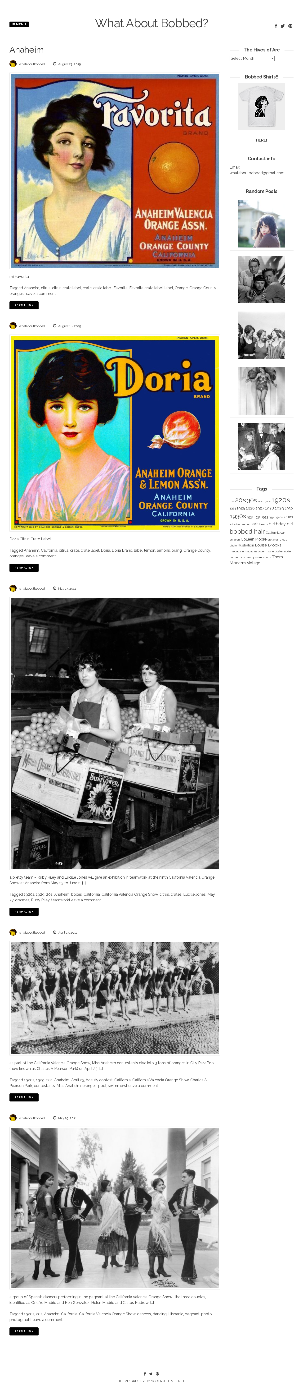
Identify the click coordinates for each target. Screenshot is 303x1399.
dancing (160, 1314)
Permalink (24, 305)
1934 (271, 517)
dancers (144, 1314)
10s (232, 501)
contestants (44, 1085)
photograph (19, 1319)
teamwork (60, 900)
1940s (279, 517)
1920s (29, 894)
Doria (105, 550)
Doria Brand (122, 550)
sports (267, 557)
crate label (102, 288)
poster (257, 557)
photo (206, 1314)
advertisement (242, 524)
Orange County (202, 288)
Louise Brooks (268, 545)
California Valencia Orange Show (130, 894)
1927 (260, 508)
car (283, 532)
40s (260, 501)
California (49, 550)
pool (102, 1085)
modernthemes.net (167, 1381)
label (169, 288)
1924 (233, 508)
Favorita (120, 288)
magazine (237, 551)
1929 (40, 894)
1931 (250, 517)
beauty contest (99, 1080)
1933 (265, 517)
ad (231, 524)
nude (287, 551)
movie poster (274, 551)
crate (87, 288)
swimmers (117, 1085)
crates (176, 894)
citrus (45, 288)
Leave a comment (40, 293)
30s (252, 500)
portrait (234, 557)
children (235, 539)
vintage (253, 563)
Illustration (246, 545)
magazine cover (255, 551)
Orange (181, 288)
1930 (289, 508)
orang (177, 550)
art (255, 523)
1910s (267, 501)
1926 (250, 508)
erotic (271, 539)
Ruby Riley (40, 900)
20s (49, 894)
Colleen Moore (254, 539)
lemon (149, 550)
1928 (269, 508)
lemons (163, 550)
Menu (20, 24)
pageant (192, 1314)
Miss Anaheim (69, 1085)
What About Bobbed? (151, 23)
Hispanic (175, 1314)
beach (263, 524)
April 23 (77, 1080)
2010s (288, 517)
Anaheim (31, 288)
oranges (16, 293)
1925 (241, 508)
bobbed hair (247, 531)
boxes (76, 894)
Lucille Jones (194, 894)
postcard (246, 557)
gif (277, 539)
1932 (257, 517)
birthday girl (281, 523)
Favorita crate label (146, 288)
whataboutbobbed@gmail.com (257, 173)
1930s (238, 516)
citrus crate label (66, 288)
